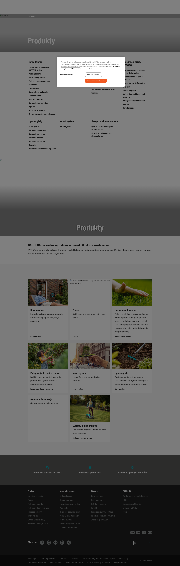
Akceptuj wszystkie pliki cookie (95, 80)
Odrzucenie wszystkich (93, 74)
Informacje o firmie (86, 69)
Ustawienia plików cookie (66, 74)
